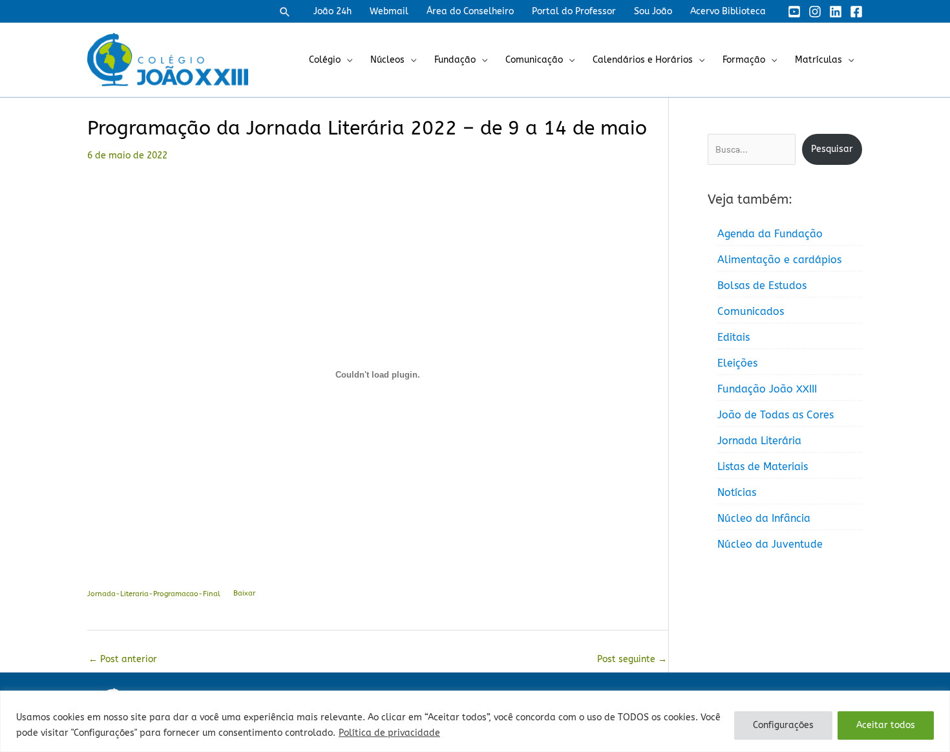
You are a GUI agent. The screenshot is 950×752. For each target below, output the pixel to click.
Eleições (737, 363)
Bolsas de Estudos (762, 285)
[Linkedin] (835, 11)
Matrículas (818, 59)
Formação (744, 59)
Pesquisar (832, 149)
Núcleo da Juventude (770, 544)
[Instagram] (814, 11)
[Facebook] (856, 11)
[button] (285, 11)
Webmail (389, 11)
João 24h (332, 11)
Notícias (736, 492)
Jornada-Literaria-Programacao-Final (153, 593)
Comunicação (534, 59)
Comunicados (750, 311)
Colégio (325, 59)
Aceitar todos (885, 725)
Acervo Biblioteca (728, 11)
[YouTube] (794, 11)
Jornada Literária (759, 441)
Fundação (455, 59)
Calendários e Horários (643, 59)
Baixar (244, 593)
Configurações (783, 725)
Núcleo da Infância (763, 518)
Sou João (653, 11)
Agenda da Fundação (770, 234)
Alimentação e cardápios (779, 259)
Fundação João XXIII (767, 389)
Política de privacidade (389, 732)
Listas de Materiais (762, 466)
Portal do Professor (574, 11)
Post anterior (123, 659)
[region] (475, 721)
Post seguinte (632, 659)
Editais (733, 337)
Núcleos (387, 59)
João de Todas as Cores (775, 415)
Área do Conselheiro (470, 11)
